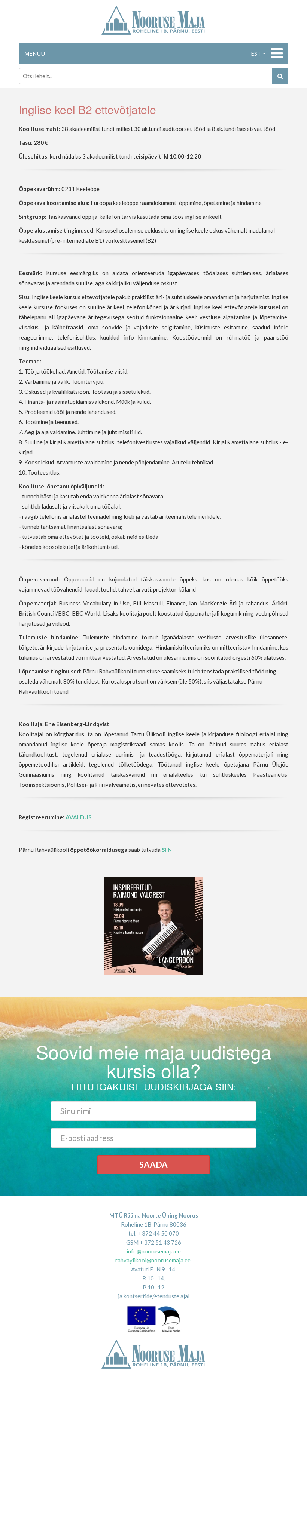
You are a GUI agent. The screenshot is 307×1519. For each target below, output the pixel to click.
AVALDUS (78, 817)
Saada (153, 1165)
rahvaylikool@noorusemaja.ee (153, 1260)
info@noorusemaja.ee (154, 1251)
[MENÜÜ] (276, 53)
